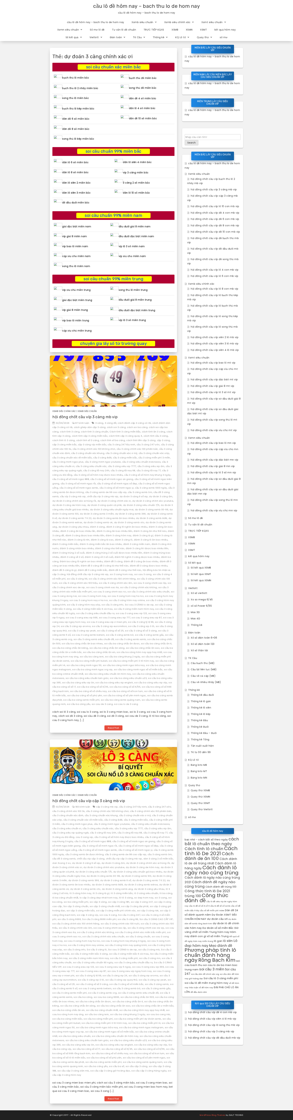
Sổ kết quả (72, 37)
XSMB (175, 29)
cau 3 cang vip (84, 837)
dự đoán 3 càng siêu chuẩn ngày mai (112, 509)
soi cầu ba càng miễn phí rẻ (144, 1023)
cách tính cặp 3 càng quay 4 (125, 436)
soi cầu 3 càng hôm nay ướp (83, 604)
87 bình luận (82, 423)
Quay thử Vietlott (202, 809)
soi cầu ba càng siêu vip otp (150, 682)
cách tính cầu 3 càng (156, 436)
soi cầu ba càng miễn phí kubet (89, 660)
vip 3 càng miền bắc (136, 172)
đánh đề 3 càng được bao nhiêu (149, 565)
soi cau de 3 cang (102, 704)
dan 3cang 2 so (61, 863)
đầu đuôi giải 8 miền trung (135, 299)
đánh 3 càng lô (124, 539)
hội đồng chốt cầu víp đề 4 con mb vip (215, 212)
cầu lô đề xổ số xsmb (220, 906)
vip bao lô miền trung (75, 320)
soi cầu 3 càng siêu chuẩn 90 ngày (93, 962)
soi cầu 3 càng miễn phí (124, 958)
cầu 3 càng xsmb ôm (140, 492)
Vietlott (94, 37)
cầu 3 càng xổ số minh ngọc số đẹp (117, 483)
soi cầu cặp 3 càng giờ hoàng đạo (110, 1070)
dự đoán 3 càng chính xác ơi (114, 500)
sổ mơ (224, 37)
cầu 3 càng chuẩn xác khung (87, 453)
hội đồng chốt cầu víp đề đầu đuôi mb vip (214, 1037)
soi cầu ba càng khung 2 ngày (122, 656)
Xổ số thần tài (199, 650)
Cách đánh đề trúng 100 (221, 886)
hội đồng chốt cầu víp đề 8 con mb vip (215, 225)
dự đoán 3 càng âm (160, 496)
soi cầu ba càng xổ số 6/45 (92, 686)
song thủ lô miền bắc (75, 98)
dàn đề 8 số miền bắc (75, 129)
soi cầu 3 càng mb (149, 949)
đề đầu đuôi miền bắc (75, 202)
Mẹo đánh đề (220, 945)
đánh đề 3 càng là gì (64, 570)
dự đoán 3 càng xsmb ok (98, 522)
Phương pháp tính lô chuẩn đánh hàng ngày (210, 954)
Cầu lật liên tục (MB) (204, 669)
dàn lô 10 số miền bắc (136, 192)
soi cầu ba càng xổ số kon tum (125, 691)
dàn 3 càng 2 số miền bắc (158, 858)
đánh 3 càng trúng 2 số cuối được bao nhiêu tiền (114, 552)
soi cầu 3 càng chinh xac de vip (146, 927)
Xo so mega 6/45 (202, 599)
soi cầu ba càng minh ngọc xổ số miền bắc (138, 669)
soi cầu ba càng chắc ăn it (156, 643)
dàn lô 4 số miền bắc (142, 108)
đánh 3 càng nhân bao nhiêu (77, 548)
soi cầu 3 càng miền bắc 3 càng (89, 953)
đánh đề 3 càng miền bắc (92, 570)
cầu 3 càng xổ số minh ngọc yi (117, 487)
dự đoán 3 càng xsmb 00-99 (151, 509)
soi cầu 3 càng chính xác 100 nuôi (120, 923)
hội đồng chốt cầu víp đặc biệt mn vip (214, 459)
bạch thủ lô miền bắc (75, 77)
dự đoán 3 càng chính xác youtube (152, 500)
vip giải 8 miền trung (75, 310)
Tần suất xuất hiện (202, 745)
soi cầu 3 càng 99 (77, 578)
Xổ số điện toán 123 (202, 644)
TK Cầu (137, 37)
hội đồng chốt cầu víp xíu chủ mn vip (214, 510)
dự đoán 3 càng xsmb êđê (151, 518)
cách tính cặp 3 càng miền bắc (90, 436)
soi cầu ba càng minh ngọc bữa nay (124, 665)
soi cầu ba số (116, 1066)
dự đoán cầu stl (217, 919)
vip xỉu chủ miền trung (76, 290)
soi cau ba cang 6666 (106, 997)
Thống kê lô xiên (201, 707)
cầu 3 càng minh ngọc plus (68, 461)
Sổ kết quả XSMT (201, 574)
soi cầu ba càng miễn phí (98, 1018)
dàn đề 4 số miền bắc (142, 98)
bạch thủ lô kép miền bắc (78, 108)
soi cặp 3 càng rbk (148, 910)
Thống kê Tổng (200, 739)
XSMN (189, 29)
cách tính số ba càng (112, 440)
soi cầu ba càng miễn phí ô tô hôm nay (131, 660)
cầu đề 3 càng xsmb (64, 858)
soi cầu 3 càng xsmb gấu (149, 635)
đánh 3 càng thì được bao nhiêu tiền (147, 548)
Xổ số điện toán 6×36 (204, 637)
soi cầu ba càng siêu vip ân (78, 682)
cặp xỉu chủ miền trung (77, 330)
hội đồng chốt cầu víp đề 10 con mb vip (215, 231)
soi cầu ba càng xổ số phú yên (84, 695)
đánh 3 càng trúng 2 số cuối (68, 552)
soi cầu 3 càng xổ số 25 (110, 630)
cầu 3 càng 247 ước (148, 444)
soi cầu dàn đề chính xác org (205, 974)
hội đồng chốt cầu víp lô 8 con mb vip (214, 288)
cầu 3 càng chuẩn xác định (67, 815)
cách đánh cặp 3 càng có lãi (134, 423)
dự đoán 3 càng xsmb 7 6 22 (74, 518)
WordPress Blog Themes (212, 1115)
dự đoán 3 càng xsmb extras (141, 884)
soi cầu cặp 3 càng (137, 1066)
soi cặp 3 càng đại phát (135, 906)
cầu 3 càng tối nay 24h (96, 470)
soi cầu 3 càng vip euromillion (109, 626)
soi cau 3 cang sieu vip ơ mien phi (107, 622)
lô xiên (228, 941)
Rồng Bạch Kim (217, 959)
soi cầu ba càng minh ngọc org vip (92, 669)
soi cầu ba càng (83, 997)
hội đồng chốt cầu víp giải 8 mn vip (213, 466)
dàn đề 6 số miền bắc (75, 118)
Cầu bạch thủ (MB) (203, 663)
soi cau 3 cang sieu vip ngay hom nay (130, 971)
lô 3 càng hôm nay (80, 893)
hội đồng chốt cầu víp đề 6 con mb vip (215, 219)
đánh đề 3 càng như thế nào (125, 570)
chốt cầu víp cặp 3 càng (91, 858)
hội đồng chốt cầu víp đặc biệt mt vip (214, 379)
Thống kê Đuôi (200, 726)
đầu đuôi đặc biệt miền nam (136, 236)
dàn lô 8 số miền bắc (75, 172)
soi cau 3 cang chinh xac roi (109, 591)
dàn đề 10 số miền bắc (143, 118)
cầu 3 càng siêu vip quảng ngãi (70, 832)
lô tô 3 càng (126, 897)
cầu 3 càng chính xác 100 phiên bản (137, 449)
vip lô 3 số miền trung (132, 320)
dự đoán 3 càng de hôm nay (69, 505)
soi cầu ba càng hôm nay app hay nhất (139, 652)
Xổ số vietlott (199, 593)
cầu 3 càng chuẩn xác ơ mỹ (121, 453)
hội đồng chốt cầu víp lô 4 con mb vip (215, 269)
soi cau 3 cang (143, 574)
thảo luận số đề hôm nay (201, 987)
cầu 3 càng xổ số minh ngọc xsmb (79, 487)
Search (191, 142)
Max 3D (195, 612)
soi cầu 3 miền (211, 969)
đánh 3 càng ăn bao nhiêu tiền (114, 531)
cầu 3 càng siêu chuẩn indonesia (141, 461)
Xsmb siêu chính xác (177, 22)
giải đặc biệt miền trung (77, 300)
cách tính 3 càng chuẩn (94, 431)
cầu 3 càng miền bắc (125, 457)
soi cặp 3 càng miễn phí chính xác (116, 910)
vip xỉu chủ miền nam (132, 256)
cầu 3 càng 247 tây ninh (121, 444)
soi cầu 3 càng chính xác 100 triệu (78, 583)
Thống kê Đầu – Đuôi (204, 733)
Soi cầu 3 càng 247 (129, 915)
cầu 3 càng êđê (102, 457)
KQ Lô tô (180, 37)
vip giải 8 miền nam (74, 236)
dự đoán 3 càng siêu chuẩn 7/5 (141, 505)
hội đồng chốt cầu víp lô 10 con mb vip (215, 206)
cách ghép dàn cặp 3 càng (90, 427)
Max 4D (195, 618)
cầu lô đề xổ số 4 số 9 (199, 906)
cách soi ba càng (137, 427)
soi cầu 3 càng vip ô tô (141, 626)
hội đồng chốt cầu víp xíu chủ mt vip (214, 430)
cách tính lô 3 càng (63, 440)
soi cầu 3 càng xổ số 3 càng (141, 630)
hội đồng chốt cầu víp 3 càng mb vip (85, 417)
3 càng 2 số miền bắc (136, 182)
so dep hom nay (143, 897)
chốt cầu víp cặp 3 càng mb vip (124, 858)
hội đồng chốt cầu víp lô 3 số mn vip (213, 472)
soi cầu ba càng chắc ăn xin (99, 652)
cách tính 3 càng (70, 431)
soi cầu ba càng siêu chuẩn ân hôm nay (108, 674)
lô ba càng (166, 893)
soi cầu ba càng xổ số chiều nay (88, 691)
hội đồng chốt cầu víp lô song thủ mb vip (214, 1025)
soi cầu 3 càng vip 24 (115, 975)
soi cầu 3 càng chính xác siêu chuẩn (149, 591)
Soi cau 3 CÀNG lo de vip (139, 604)
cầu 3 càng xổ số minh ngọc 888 (70, 479)
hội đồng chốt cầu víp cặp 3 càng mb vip (88, 801)
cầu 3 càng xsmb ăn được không (84, 854)
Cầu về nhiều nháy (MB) (206, 682)
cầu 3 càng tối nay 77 (149, 470)
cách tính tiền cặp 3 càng (141, 440)
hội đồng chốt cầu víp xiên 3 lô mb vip (214, 343)
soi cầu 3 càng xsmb (157, 984)
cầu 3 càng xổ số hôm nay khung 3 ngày (147, 475)
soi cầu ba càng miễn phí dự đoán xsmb (137, 1018)
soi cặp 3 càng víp (87, 915)
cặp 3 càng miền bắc (64, 444)
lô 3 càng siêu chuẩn (146, 893)
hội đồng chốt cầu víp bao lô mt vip (213, 362)
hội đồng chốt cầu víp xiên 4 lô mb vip (215, 350)
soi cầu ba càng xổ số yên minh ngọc (124, 695)
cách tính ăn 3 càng (153, 431)
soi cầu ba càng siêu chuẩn (75, 1036)
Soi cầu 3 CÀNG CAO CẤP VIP (156, 919)
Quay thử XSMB (200, 790)
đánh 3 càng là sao (102, 539)
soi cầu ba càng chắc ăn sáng (107, 648)
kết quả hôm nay (225, 29)
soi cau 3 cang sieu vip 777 (114, 617)
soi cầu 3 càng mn (150, 958)
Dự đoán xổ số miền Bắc (217, 928)
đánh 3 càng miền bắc (65, 544)
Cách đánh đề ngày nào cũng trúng (210, 884)
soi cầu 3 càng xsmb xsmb (130, 639)
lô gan (218, 941)
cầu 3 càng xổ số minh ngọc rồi (78, 483)
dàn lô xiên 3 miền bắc (76, 192)
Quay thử (203, 37)
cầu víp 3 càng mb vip (73, 496)
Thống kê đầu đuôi (202, 695)
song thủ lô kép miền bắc (78, 138)
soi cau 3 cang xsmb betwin (88, 635)
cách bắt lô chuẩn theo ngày (212, 841)
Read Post (113, 727)
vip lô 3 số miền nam (132, 246)
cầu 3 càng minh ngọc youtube (103, 461)
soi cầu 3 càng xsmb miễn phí (69, 992)
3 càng (99, 423)
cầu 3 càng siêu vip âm (151, 466)
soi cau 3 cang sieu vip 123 (131, 613)
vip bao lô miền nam (75, 246)
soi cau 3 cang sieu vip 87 (147, 617)
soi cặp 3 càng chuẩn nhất (105, 906)
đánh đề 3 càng (113, 561)
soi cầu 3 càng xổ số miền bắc (126, 984)
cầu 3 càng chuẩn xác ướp (154, 453)
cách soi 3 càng (116, 427)
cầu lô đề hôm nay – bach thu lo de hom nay (146, 6)
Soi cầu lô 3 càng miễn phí (221, 978)
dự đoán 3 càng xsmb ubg (117, 889)
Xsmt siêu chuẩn (212, 22)
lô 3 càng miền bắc (122, 893)
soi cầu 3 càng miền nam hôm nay (134, 609)
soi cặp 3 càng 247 (142, 902)
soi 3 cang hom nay (121, 574)
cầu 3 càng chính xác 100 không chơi (94, 449)
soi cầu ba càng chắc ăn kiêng (70, 648)
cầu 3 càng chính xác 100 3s (68, 811)
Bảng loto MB (199, 765)
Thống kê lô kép (201, 714)
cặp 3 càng (163, 440)
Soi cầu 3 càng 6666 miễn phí (99, 919)
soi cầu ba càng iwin (92, 656)
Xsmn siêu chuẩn (68, 29)
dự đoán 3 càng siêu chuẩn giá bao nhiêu (137, 871)
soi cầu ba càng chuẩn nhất (102, 1010)
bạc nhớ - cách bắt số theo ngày (206, 839)
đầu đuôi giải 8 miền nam (135, 226)
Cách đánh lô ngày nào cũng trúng (212, 870)
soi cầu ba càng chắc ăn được (122, 643)
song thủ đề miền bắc (143, 88)
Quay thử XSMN (200, 796)
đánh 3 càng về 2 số (72, 557)
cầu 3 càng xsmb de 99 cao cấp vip (106, 492)
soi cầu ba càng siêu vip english (114, 682)
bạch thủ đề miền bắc (143, 78)
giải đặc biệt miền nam (76, 226)
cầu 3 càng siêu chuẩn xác (91, 466)
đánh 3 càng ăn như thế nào (150, 531)
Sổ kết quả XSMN (201, 580)
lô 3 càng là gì (101, 893)
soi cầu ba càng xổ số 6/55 (125, 686)
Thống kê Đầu (199, 720)
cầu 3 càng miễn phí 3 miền (154, 457)
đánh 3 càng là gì (143, 535)
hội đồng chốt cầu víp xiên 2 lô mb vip (214, 337)
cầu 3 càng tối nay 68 (123, 470)
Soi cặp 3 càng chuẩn (75, 906)
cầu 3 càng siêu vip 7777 (122, 466)
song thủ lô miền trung (133, 290)
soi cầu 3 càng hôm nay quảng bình (126, 945)
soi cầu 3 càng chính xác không (138, 587)
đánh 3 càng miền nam (136, 544)
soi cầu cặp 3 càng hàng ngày (149, 1070)
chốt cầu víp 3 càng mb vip (102, 496)
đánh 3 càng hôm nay (118, 535)
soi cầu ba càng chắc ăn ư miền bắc (153, 1005)
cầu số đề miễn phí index (212, 910)
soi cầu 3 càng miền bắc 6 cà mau (93, 609)
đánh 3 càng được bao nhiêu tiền (84, 535)
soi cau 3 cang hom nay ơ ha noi (89, 600)
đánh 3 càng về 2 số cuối (99, 557)
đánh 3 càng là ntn (79, 539)
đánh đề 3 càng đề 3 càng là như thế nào (105, 565)
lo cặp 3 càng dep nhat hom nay (99, 897)
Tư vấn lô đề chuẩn (124, 29)
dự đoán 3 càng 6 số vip (134, 496)
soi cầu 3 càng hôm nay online (127, 600)
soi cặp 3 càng (98, 902)
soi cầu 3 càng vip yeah (82, 630)
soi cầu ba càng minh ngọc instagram (141, 1027)
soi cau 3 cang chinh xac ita (102, 587)
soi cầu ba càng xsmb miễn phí (81, 699)
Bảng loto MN (199, 777)
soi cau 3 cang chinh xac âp (150, 583)
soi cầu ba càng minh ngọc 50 (84, 665)
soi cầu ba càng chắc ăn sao (143, 648)
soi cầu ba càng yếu (78, 704)
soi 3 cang (161, 897)
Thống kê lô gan (201, 701)
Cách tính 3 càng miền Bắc (125, 431)
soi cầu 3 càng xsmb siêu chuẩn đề (94, 639)
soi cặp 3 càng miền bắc (81, 910)
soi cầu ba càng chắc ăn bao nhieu (82, 643)
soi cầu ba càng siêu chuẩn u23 (128, 678)
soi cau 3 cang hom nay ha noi (126, 596)
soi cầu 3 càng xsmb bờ (120, 635)
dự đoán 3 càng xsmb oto (129, 522)
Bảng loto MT (199, 771)
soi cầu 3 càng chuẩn (138, 936)
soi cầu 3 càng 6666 (69, 919)
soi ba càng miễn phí (76, 902)
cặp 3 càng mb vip (107, 806)
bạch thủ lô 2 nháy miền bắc (80, 88)
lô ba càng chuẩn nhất (65, 897)
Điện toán (116, 37)
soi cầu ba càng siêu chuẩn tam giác (87, 678)
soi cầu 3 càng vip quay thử (121, 979)
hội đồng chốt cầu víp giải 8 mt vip (212, 386)
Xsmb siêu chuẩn (142, 22)
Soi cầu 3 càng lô (97, 949)
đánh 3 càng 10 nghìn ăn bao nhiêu (127, 526)
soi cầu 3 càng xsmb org (102, 992)
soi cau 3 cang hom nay (92, 596)
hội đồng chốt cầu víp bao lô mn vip (213, 443)
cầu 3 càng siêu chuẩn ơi (66, 828)
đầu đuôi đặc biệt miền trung (137, 310)
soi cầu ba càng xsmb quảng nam (120, 699)
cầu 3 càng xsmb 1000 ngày (151, 487)
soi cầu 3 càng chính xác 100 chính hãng (112, 578)
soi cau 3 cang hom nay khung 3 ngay (123, 941)
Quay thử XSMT (200, 803)
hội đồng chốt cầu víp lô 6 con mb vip (214, 276)
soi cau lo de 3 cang (126, 704)
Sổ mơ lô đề (97, 29)
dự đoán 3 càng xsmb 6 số (115, 880)
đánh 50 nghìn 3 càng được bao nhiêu (137, 557)
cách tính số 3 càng (87, 440)
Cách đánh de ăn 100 (209, 856)
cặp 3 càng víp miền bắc (92, 444)
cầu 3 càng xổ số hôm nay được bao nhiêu (98, 475)
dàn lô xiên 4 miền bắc (137, 162)
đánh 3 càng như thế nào (109, 548)
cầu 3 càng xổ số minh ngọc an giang (111, 479)
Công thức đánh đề (207, 898)
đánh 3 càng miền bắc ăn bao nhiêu (101, 544)
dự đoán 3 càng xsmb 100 (136, 876)
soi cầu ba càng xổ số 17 (86, 1049)
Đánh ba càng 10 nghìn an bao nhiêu (81, 561)
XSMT (203, 29)
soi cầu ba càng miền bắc (67, 1018)
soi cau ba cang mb (158, 1014)
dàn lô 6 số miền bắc (75, 162)
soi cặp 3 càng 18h (119, 902)
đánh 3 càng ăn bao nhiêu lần (77, 531)
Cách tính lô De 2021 (211, 851)
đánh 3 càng (97, 526)
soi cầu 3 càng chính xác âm (115, 583)
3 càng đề (110, 423)
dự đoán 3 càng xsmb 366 (130, 513)
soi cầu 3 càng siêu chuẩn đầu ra (95, 613)
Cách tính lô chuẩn (204, 848)
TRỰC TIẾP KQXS (154, 29)
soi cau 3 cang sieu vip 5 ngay (113, 967)
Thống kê (158, 37)
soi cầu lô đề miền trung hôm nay (206, 983)
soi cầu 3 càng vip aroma (76, 626)
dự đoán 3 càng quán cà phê (104, 505)
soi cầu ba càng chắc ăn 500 (137, 997)
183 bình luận (82, 806)
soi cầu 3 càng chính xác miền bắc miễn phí (140, 932)
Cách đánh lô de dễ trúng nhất (211, 861)
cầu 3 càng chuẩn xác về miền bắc (72, 457)
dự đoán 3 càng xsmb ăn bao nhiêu (114, 518)
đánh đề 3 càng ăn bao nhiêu (141, 561)
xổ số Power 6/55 (201, 606)
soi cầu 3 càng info (113, 604)
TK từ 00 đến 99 (201, 752)
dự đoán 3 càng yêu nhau (73, 526)
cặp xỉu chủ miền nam (76, 256)
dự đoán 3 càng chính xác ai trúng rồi (74, 500)
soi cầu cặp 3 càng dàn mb (73, 1070)
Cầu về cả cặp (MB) (203, 676)
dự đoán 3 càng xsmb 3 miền (97, 513)
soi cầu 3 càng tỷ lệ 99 (141, 622)
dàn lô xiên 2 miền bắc (76, 182)
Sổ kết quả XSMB (201, 567)
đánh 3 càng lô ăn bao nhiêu (151, 539)
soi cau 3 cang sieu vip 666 (82, 617)
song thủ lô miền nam (76, 266)
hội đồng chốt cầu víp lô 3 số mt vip (213, 392)
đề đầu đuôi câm (199, 992)
